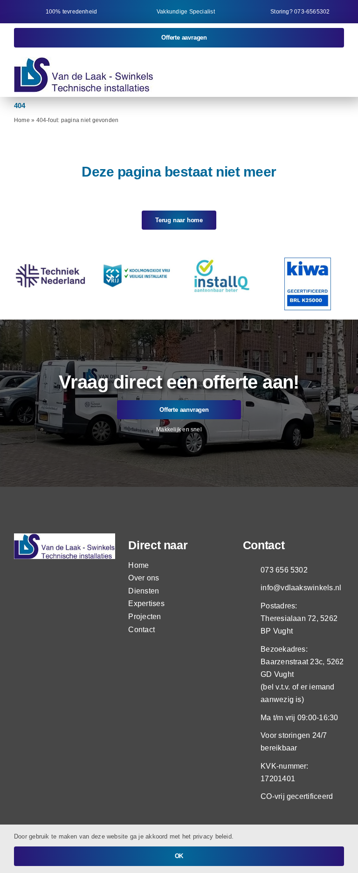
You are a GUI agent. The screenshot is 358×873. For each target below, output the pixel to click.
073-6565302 (312, 11)
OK (179, 856)
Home (22, 120)
